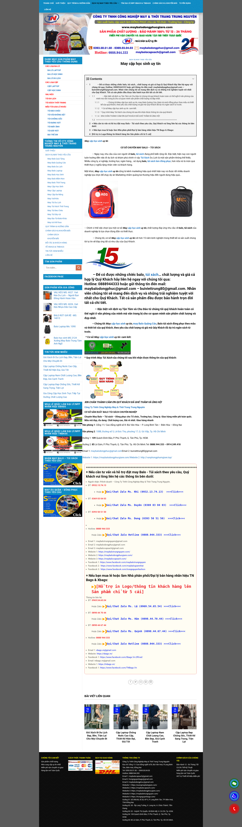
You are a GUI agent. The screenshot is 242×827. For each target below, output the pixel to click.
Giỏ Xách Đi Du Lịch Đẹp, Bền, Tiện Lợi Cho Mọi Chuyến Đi (62, 359)
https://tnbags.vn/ (106, 664)
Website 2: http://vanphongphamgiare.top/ (151, 457)
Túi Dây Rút (53, 131)
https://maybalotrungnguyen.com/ (114, 551)
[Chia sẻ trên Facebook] (130, 682)
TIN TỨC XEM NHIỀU (54, 251)
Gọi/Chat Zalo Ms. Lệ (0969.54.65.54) (134, 606)
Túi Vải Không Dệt (56, 115)
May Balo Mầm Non (56, 179)
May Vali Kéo (53, 198)
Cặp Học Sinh (54, 90)
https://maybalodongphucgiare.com (145, 791)
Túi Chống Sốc (54, 119)
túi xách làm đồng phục (159, 161)
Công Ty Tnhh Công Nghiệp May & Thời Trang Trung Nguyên (114, 407)
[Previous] (84, 726)
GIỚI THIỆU (60, 3)
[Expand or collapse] (193, 79)
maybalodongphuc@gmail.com (106, 451)
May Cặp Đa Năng (55, 194)
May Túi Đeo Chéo (55, 210)
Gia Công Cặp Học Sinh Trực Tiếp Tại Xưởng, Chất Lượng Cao (61, 395)
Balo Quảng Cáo (147, 323)
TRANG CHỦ (48, 3)
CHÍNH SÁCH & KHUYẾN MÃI (165, 3)
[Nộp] (78, 267)
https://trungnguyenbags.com (143, 797)
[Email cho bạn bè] (140, 682)
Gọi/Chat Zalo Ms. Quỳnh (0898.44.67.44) (137, 631)
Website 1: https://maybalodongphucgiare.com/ (106, 457)
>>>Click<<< (172, 534)
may (136, 323)
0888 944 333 (103, 528)
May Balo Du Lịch (54, 166)
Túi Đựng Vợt (54, 123)
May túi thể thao (54, 222)
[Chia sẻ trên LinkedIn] (150, 682)
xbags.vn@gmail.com (106, 650)
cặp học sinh (95, 141)
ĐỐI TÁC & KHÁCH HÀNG (56, 243)
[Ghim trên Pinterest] (145, 682)
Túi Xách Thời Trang (55, 103)
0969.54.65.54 (99, 600)
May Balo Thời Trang (56, 182)
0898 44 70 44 (99, 612)
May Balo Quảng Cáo (56, 163)
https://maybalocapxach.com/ (112, 559)
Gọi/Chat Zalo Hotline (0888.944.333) (134, 534)
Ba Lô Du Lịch (54, 78)
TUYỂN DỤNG (185, 3)
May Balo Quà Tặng (56, 159)
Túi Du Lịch (50, 98)
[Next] (197, 726)
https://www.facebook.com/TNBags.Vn (118, 667)
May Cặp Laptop (54, 190)
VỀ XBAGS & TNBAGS (54, 247)
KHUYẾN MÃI (53, 238)
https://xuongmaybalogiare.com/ (144, 785)
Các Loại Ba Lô (52, 66)
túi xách (140, 154)
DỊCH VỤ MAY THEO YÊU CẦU (104, 3)
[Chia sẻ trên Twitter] (135, 682)
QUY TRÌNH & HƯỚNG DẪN (78, 3)
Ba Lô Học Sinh (54, 74)
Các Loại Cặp (51, 82)
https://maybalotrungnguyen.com (144, 794)
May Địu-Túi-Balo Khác (57, 218)
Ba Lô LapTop (54, 70)
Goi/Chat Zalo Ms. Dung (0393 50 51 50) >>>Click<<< (145, 518)
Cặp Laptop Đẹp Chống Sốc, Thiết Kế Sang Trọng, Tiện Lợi (61, 386)
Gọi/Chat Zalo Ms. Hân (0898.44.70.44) (135, 618)
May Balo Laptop (54, 171)
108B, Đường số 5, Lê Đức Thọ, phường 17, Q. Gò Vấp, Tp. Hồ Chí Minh (131, 431)
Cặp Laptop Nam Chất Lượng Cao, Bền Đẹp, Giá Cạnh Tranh (62, 377)
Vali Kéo (49, 94)
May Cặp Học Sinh (55, 186)
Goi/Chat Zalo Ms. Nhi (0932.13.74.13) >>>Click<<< (144, 491)
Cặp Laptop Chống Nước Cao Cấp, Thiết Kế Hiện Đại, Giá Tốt (60, 368)
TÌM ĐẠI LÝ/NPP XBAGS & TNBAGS (136, 3)
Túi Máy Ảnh (53, 126)
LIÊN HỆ (47, 9)
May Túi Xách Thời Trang (58, 206)
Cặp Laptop (53, 86)
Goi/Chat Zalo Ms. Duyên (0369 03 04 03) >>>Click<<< (146, 505)
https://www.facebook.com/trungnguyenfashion (123, 569)
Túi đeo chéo (53, 111)
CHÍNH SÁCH (53, 234)
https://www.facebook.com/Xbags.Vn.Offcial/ (121, 657)
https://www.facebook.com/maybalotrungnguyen (123, 562)
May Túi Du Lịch (54, 202)
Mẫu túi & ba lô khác (55, 107)
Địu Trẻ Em (52, 134)
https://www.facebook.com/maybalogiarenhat (122, 566)
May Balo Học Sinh (55, 174)
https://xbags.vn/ (104, 653)
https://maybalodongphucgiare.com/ (115, 555)
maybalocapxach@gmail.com (140, 776)
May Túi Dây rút (54, 214)
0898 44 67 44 (99, 625)
